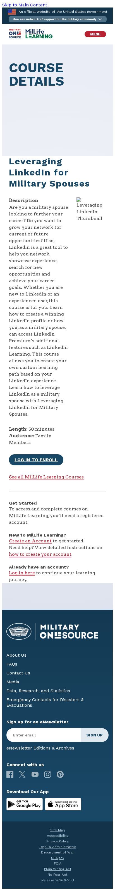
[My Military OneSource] (24, 804)
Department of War (57, 852)
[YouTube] (35, 774)
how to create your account (40, 554)
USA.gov (57, 858)
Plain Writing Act (57, 869)
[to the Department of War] (12, 11)
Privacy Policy (57, 841)
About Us (16, 655)
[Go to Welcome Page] (30, 37)
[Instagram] (47, 774)
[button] (58, 19)
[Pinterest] (60, 774)
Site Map (57, 830)
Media (12, 681)
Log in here (22, 572)
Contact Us (18, 673)
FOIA (57, 863)
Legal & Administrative (57, 847)
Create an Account (30, 540)
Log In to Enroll (36, 459)
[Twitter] (22, 774)
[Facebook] (9, 774)
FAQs (11, 664)
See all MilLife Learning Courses (46, 477)
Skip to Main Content (24, 5)
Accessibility (57, 836)
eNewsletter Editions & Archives (40, 748)
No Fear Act (57, 875)
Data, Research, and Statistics (38, 690)
